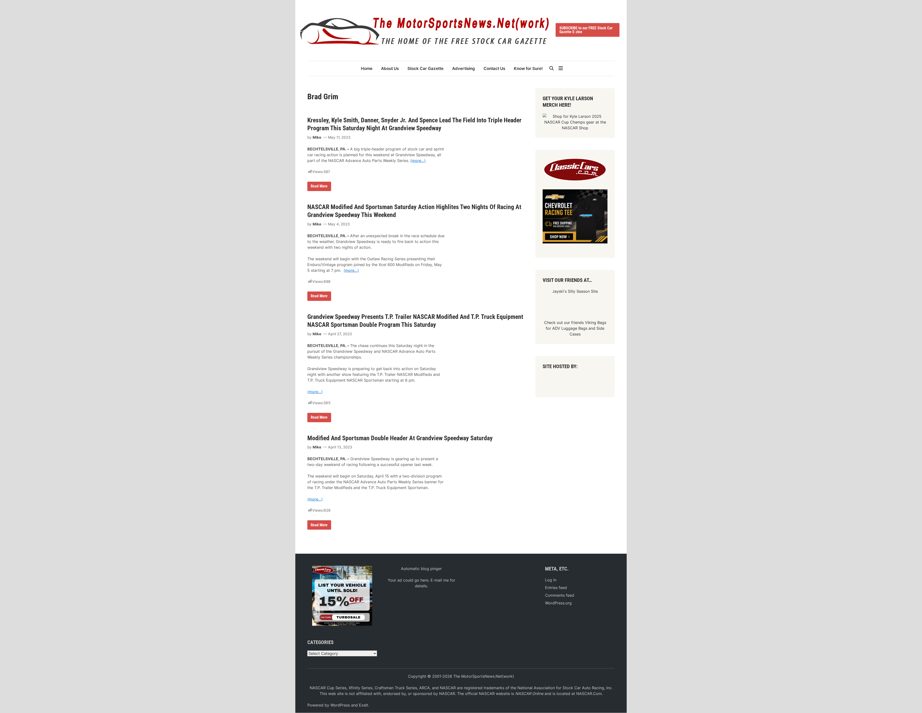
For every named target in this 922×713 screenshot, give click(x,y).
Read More (319, 187)
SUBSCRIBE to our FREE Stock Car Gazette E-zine (586, 30)
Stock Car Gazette (425, 68)
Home (366, 68)
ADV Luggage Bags (569, 328)
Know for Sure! (528, 68)
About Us (390, 68)
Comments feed (559, 595)
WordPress (340, 705)
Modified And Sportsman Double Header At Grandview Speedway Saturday (400, 438)
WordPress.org (558, 603)
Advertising (463, 68)
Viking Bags (595, 322)
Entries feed (556, 587)
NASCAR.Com (589, 693)
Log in (550, 579)
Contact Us (494, 68)
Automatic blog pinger (421, 568)
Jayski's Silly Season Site (575, 291)
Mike (317, 137)
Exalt (363, 705)
